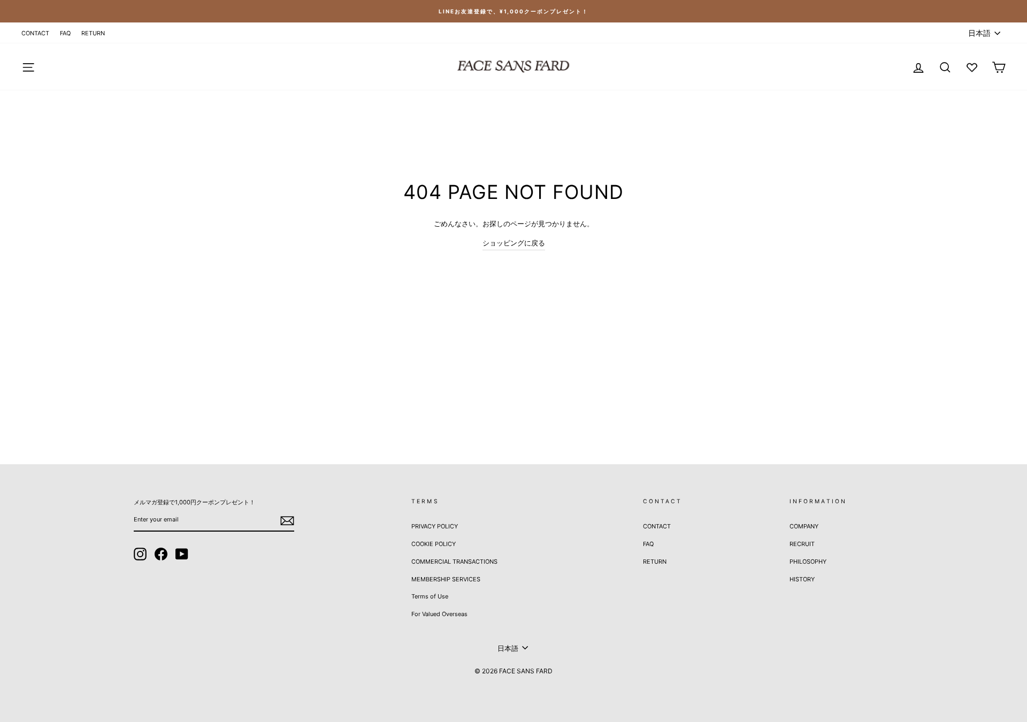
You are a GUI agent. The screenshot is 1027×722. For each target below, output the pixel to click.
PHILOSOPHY (808, 561)
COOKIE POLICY (433, 544)
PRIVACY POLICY (434, 526)
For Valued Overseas (439, 614)
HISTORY (802, 579)
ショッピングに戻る (513, 243)
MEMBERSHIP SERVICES (445, 579)
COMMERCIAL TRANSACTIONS (454, 561)
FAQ (65, 33)
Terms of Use (429, 596)
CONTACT (35, 33)
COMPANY (804, 526)
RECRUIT (802, 544)
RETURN (93, 33)
